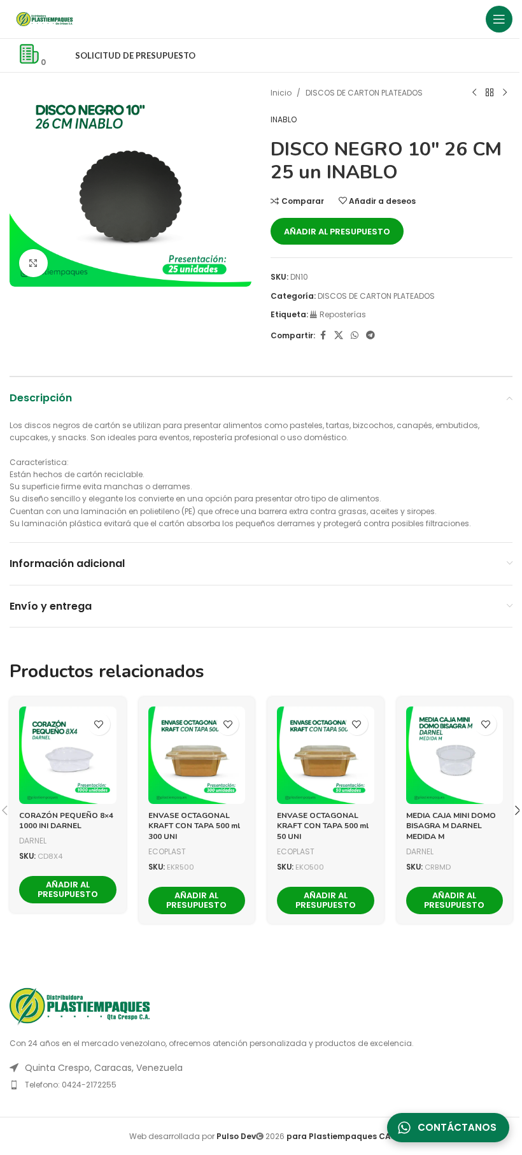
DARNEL (32, 840)
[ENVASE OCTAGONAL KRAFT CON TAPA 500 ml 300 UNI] (197, 755)
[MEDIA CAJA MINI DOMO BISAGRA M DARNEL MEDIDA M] (455, 755)
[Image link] (80, 1005)
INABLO (284, 119)
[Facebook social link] (322, 335)
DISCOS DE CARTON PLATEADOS (364, 92)
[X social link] (338, 335)
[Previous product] (474, 93)
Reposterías (343, 314)
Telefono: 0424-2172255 (70, 1084)
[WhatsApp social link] (354, 335)
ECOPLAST (167, 851)
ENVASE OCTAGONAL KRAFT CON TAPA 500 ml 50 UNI (323, 826)
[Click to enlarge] (33, 263)
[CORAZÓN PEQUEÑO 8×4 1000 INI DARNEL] (67, 755)
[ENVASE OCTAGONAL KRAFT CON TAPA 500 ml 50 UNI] (325, 755)
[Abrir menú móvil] (499, 19)
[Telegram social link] (370, 335)
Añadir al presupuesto (337, 232)
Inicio (281, 92)
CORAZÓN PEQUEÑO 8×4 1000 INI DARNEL (66, 820)
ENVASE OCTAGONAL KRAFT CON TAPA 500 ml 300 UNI (194, 826)
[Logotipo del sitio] (45, 18)
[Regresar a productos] (489, 93)
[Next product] (504, 93)
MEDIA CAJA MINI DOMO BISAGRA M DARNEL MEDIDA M (451, 826)
